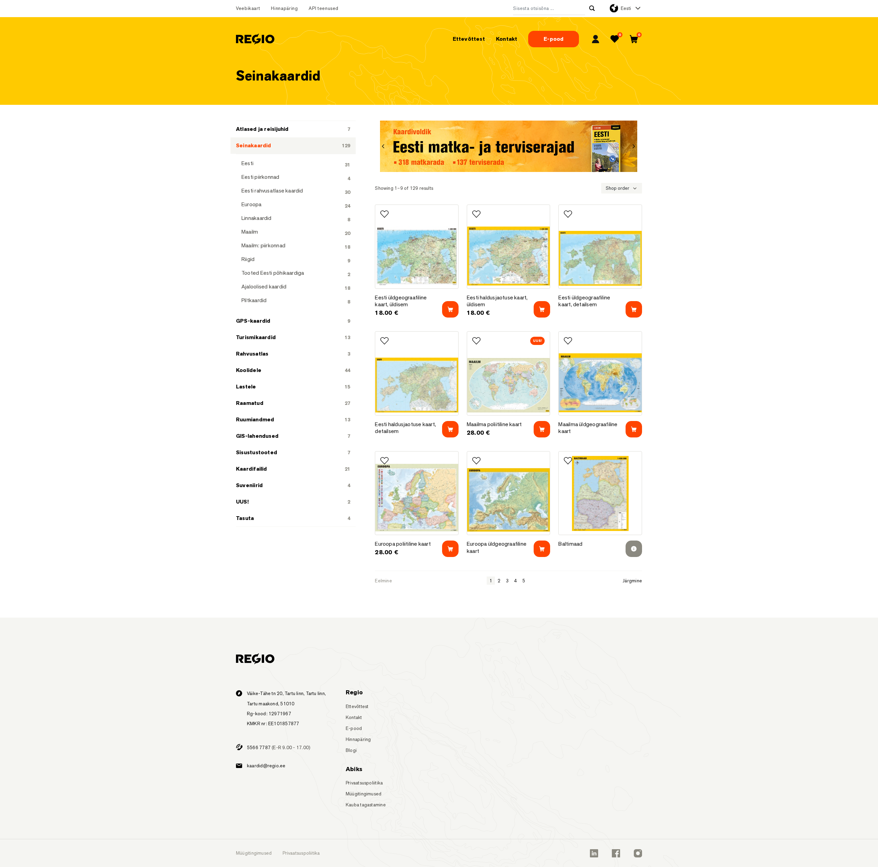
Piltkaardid (253, 300)
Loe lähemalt (634, 309)
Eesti (626, 8)
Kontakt (507, 38)
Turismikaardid (256, 337)
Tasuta (245, 518)
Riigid (247, 259)
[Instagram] (638, 853)
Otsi (592, 8)
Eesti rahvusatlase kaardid (272, 190)
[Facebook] (616, 853)
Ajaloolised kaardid (263, 286)
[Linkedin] (594, 853)
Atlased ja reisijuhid (262, 129)
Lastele (246, 386)
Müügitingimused (363, 794)
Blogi (351, 750)
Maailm (249, 231)
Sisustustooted (256, 452)
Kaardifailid (251, 468)
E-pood (553, 38)
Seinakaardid (253, 145)
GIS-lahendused (257, 435)
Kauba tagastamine (366, 805)
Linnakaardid (256, 218)
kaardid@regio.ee (266, 766)
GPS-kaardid (253, 320)
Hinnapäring (284, 8)
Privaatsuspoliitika (364, 783)
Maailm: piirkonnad (263, 245)
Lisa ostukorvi (450, 309)
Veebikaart (248, 8)
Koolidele (248, 370)
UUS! (242, 501)
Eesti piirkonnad (260, 177)
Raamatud (249, 403)
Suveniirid (249, 485)
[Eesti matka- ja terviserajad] (508, 146)
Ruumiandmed (255, 419)
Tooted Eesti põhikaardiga (272, 272)
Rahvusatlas (252, 353)
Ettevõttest (469, 38)
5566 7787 (259, 747)
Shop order (617, 188)
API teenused (324, 8)
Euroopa (251, 204)
